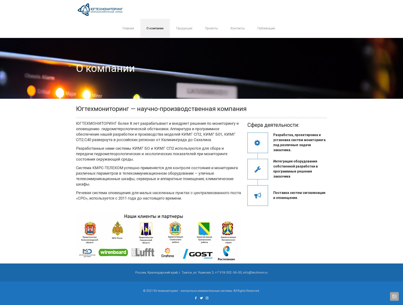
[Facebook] (196, 298)
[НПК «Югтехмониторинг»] (100, 9)
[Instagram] (207, 298)
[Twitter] (201, 298)
